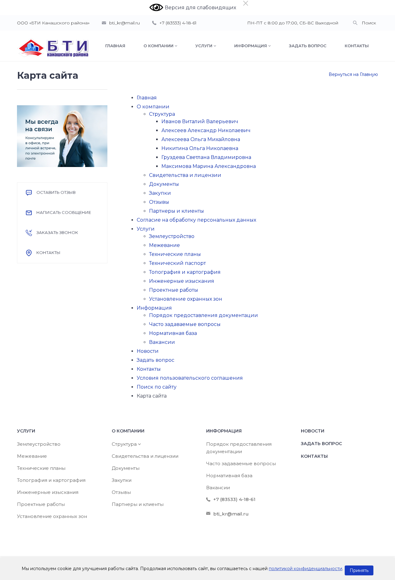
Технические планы (175, 254)
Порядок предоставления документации (203, 315)
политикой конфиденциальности (305, 568)
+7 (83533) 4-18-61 (178, 23)
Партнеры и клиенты (176, 211)
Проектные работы (173, 290)
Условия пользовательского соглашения (190, 378)
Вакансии (162, 342)
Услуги (146, 229)
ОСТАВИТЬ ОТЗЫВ (56, 192)
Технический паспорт (177, 263)
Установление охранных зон (185, 299)
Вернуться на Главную (353, 74)
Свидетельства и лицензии (185, 175)
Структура (162, 114)
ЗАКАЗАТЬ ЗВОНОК (57, 232)
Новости (148, 351)
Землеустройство (171, 236)
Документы (164, 184)
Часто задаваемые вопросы (185, 324)
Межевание (164, 245)
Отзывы (159, 202)
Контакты (149, 369)
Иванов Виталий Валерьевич (199, 121)
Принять (359, 570)
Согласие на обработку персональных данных (196, 220)
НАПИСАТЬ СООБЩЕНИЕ (63, 212)
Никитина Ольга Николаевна (199, 148)
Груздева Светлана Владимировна (206, 157)
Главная (147, 98)
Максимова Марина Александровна (208, 166)
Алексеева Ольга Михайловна (200, 139)
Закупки (160, 193)
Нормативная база (173, 333)
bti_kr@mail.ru (124, 23)
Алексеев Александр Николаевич (206, 130)
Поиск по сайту (157, 387)
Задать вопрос (155, 360)
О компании (153, 107)
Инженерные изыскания (181, 281)
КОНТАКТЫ (48, 252)
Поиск (369, 23)
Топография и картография (185, 272)
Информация (154, 308)
